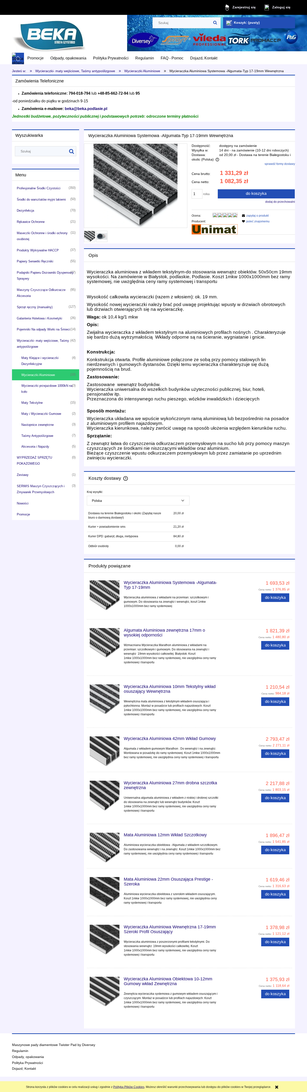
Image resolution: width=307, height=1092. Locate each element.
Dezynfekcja (25, 210)
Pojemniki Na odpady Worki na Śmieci (43, 329)
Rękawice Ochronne (31, 222)
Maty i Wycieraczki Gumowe (41, 414)
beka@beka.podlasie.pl (86, 109)
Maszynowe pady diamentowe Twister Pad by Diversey (53, 1045)
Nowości (23, 503)
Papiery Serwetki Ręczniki (35, 261)
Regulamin (20, 1051)
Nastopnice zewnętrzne (37, 425)
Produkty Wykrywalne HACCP (38, 250)
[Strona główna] (49, 34)
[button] (255, 215)
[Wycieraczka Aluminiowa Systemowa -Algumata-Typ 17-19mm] (104, 595)
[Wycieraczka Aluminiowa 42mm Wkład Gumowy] (104, 751)
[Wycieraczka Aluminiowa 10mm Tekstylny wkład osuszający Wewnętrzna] (104, 699)
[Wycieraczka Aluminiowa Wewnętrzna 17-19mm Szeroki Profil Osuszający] (104, 939)
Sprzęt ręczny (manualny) (35, 307)
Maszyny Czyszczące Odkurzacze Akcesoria (41, 293)
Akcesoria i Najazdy (35, 446)
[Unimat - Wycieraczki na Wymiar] (215, 229)
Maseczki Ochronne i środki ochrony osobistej (42, 236)
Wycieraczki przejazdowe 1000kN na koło (46, 388)
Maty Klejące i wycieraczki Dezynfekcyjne (40, 361)
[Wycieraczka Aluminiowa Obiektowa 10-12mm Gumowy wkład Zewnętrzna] (104, 991)
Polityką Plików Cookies (128, 1087)
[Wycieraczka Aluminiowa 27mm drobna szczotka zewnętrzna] (104, 795)
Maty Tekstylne (32, 402)
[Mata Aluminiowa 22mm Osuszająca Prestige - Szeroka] (104, 892)
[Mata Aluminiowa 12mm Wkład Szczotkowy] (104, 847)
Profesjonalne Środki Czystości (38, 188)
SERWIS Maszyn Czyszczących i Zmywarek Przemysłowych (41, 489)
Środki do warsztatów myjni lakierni (41, 199)
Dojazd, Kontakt (24, 1068)
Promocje (23, 514)
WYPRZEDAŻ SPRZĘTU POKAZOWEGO (34, 460)
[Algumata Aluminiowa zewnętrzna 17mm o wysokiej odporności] (104, 643)
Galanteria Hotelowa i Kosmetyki (39, 318)
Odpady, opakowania (28, 1057)
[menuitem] (35, 58)
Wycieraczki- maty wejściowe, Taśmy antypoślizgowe (43, 343)
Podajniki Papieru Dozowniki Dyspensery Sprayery (45, 275)
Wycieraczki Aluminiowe (38, 375)
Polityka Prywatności (27, 1063)
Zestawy (23, 475)
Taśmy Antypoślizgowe (37, 436)
